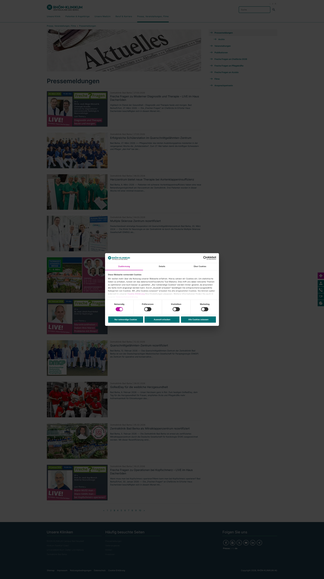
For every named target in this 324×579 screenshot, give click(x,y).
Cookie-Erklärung (136, 294)
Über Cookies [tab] (200, 266)
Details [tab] (162, 266)
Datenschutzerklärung (127, 297)
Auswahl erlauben (162, 319)
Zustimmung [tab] (124, 266)
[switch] (147, 309)
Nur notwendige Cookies (125, 319)
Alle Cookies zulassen (198, 319)
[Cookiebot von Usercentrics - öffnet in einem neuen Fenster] (205, 258)
